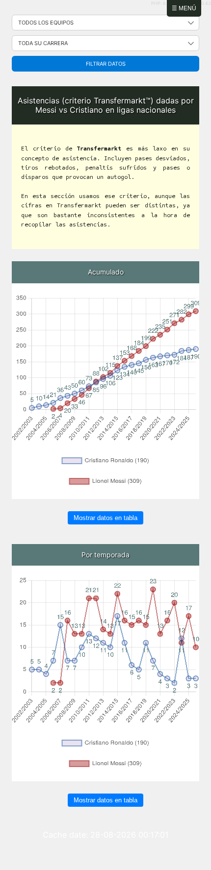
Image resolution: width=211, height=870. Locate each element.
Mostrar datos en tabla (105, 518)
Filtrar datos (106, 63)
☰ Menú (184, 8)
